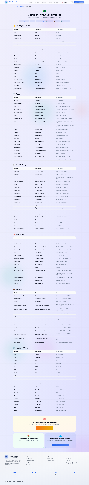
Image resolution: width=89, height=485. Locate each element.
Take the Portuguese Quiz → (44, 428)
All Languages (29, 458)
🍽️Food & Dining (40, 21)
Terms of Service (50, 460)
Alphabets (43, 2)
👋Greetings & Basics (24, 21)
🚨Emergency (49, 21)
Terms (83, 481)
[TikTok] (75, 463)
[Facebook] (70, 463)
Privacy (78, 481)
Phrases (30, 2)
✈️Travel (33, 21)
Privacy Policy (50, 458)
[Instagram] (68, 463)
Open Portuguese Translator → (60, 444)
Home (24, 2)
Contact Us (69, 458)
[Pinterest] (72, 463)
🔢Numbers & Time (65, 21)
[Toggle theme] (72, 2)
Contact (56, 2)
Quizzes (37, 2)
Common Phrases (30, 460)
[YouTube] (66, 463)
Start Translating (79, 2)
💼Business (56, 21)
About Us (28, 462)
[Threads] (77, 463)
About (50, 2)
